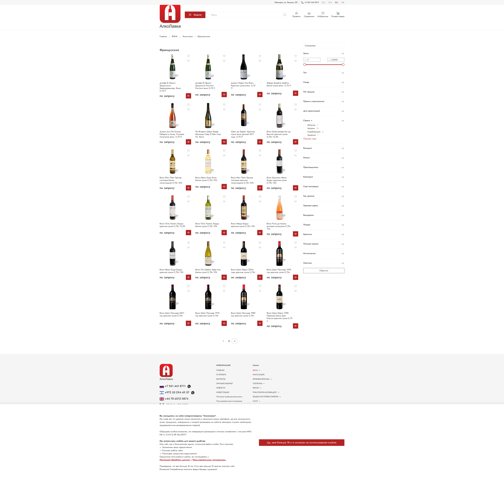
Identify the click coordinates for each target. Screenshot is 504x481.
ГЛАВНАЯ (220, 370)
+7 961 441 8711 (312, 2)
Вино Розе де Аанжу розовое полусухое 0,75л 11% (279, 226)
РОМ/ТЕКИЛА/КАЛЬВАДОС (265, 392)
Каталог (198, 15)
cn (323, 2)
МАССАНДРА (259, 374)
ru (336, 2)
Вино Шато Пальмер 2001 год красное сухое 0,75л (172, 314)
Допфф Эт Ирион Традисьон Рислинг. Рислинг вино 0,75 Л (205, 85)
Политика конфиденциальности (229, 396)
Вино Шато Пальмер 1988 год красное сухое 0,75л (243, 314)
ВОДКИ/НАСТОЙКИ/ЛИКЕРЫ (265, 396)
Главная (163, 36)
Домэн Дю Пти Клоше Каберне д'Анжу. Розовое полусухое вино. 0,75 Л (172, 134)
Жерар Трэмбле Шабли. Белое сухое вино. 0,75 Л (279, 84)
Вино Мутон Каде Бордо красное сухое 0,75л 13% (171, 271)
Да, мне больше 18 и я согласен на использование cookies (301, 442)
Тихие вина (187, 36)
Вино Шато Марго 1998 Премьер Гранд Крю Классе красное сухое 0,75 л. (279, 316)
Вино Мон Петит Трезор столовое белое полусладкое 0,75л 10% (171, 180)
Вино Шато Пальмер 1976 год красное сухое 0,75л (207, 314)
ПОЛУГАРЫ (257, 383)
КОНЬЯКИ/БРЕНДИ (261, 379)
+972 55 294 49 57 (177, 392)
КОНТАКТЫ (220, 379)
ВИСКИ (256, 387)
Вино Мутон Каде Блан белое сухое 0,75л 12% (206, 179)
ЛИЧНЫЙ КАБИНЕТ (224, 383)
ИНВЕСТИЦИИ (222, 392)
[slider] (305, 64)
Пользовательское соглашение (229, 401)
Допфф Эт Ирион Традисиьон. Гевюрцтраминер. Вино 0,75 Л (170, 86)
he (342, 2)
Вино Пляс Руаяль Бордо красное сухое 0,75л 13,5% (172, 225)
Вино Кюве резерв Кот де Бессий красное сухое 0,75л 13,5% (278, 134)
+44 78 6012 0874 (176, 399)
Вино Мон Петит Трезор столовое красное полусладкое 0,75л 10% (242, 180)
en (330, 2)
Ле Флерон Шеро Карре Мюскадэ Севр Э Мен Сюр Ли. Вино (208, 134)
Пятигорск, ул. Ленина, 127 (286, 2)
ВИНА (174, 36)
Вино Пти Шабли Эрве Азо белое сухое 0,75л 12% (208, 271)
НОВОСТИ (220, 387)
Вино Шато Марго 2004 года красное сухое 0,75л (243, 271)
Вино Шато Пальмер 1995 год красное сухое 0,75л (279, 271)
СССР (255, 401)
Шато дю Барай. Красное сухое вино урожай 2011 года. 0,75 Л (243, 134)
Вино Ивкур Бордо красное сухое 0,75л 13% (243, 225)
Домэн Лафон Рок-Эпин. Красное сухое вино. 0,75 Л (243, 85)
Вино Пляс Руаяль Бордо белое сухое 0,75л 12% (207, 225)
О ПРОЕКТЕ (221, 374)
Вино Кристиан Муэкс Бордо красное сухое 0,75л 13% (277, 180)
